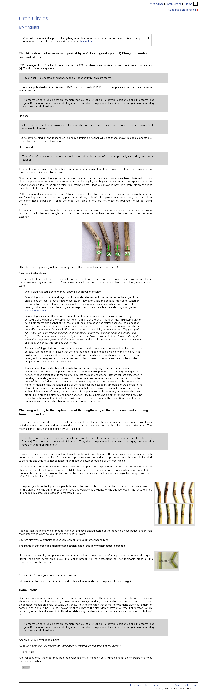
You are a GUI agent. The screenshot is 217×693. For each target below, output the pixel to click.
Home (188, 4)
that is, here (86, 41)
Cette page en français (181, 10)
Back (155, 685)
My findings (157, 4)
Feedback (135, 685)
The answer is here (36, 311)
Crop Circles (174, 4)
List (186, 685)
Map (177, 685)
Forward (166, 685)
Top (147, 685)
